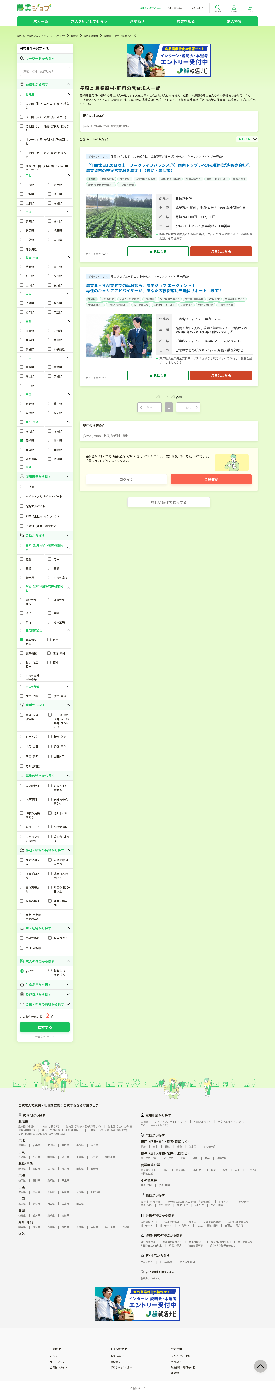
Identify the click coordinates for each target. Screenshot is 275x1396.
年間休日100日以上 (216, 179)
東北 (21, 1140)
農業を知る (186, 21)
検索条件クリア (45, 1036)
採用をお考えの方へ (121, 1367)
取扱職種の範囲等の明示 (184, 1367)
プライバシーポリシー (183, 1356)
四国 (21, 1210)
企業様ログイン (58, 1367)
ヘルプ (53, 1356)
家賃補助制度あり (145, 179)
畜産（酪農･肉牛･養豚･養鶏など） (166, 1141)
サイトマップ (57, 1362)
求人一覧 (40, 21)
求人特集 (234, 21)
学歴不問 (149, 299)
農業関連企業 (91, 35)
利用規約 (176, 1362)
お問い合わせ (118, 1356)
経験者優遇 (239, 179)
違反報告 (115, 1362)
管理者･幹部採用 (194, 299)
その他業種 (149, 1180)
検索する (45, 1027)
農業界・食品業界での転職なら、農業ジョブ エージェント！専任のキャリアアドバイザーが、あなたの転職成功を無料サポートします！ (154, 287)
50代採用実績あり (170, 299)
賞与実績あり (193, 179)
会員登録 (211, 479)
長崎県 (74, 35)
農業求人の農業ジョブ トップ (33, 35)
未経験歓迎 (108, 179)
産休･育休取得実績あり (101, 184)
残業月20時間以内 (171, 179)
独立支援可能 (205, 304)
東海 (21, 1175)
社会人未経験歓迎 (129, 299)
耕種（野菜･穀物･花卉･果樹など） (166, 1153)
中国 (21, 1198)
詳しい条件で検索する (169, 502)
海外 (21, 1233)
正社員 (91, 179)
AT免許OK (125, 179)
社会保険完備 (126, 184)
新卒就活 (137, 21)
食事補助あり (95, 304)
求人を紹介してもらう (89, 21)
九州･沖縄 (59, 35)
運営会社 (176, 1373)
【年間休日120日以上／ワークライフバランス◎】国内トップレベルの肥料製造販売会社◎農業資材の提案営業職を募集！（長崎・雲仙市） (168, 167)
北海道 (23, 1121)
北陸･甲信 (25, 1163)
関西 (21, 1187)
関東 (21, 1152)
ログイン (126, 479)
